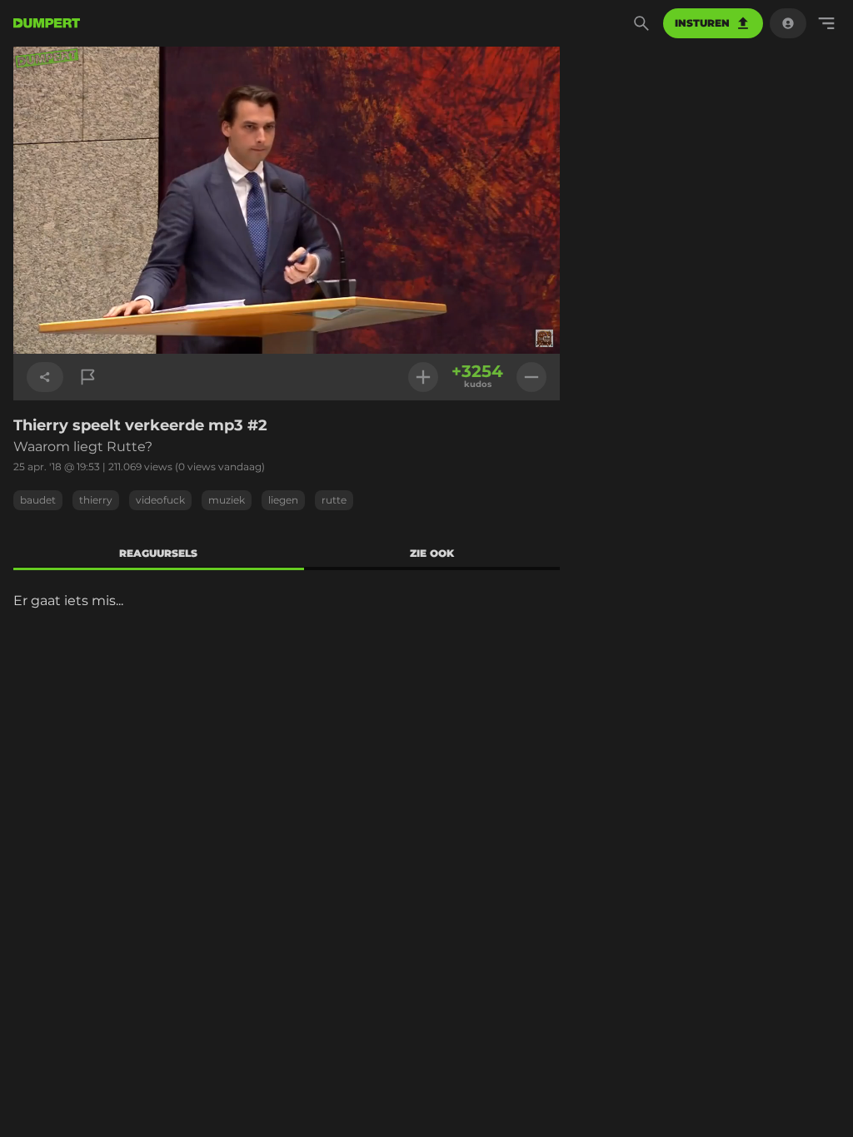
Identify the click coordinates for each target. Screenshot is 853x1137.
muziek (226, 500)
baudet (38, 500)
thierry (95, 500)
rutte (334, 500)
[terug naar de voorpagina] (46, 23)
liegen (283, 500)
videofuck (160, 500)
